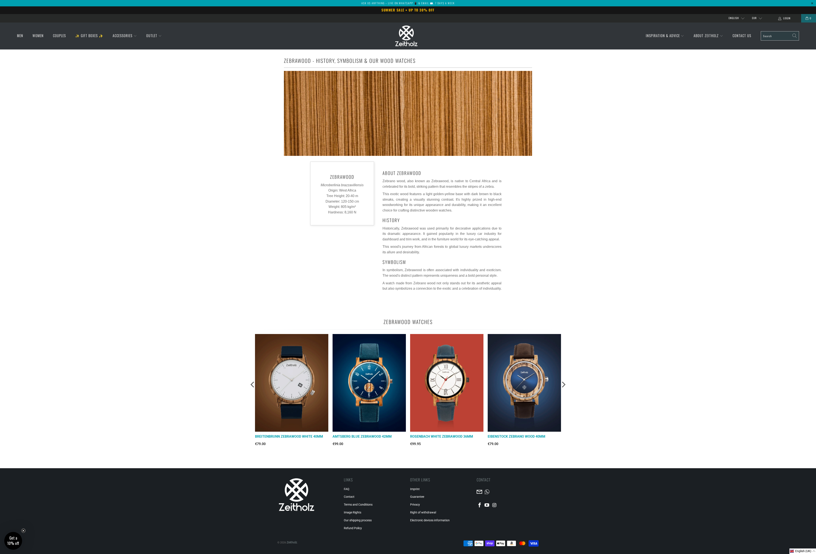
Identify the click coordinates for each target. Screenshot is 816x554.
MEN (20, 35)
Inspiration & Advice (663, 35)
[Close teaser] (23, 531)
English (734, 18)
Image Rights (352, 512)
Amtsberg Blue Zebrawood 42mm (362, 436)
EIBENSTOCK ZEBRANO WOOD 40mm (516, 436)
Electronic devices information (430, 520)
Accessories (123, 35)
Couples (59, 35)
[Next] (562, 386)
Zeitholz (292, 542)
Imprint (415, 489)
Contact (349, 496)
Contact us (741, 35)
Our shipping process (358, 520)
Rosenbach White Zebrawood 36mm (441, 436)
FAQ (346, 489)
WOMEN (38, 35)
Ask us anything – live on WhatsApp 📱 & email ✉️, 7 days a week (408, 3)
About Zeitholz (707, 35)
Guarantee (417, 496)
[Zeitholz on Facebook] (480, 505)
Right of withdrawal (423, 512)
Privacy (415, 504)
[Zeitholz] (406, 36)
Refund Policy (353, 528)
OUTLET (152, 35)
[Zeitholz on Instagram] (494, 505)
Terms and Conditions (358, 504)
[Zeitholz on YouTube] (487, 505)
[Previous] (252, 386)
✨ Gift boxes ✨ (89, 35)
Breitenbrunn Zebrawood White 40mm (289, 436)
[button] (802, 551)
